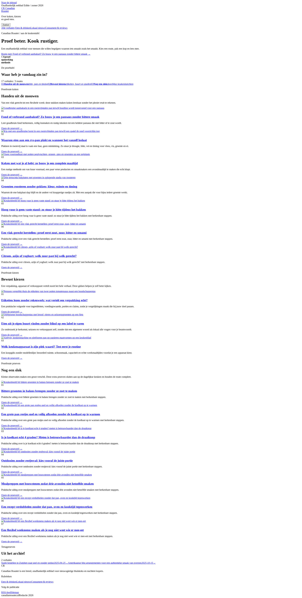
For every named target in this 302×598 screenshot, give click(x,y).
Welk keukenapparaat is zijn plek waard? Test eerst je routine (41, 346)
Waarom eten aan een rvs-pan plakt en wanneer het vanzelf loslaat (44, 140)
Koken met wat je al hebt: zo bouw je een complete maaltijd (39, 163)
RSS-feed (6, 592)
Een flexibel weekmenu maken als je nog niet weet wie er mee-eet (42, 530)
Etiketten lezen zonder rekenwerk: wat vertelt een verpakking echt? (44, 300)
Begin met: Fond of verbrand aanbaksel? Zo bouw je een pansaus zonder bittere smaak (45, 54)
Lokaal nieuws (38, 28)
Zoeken (6, 25)
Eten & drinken (23, 28)
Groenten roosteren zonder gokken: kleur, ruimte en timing (39, 186)
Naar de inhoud (9, 2)
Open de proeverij (11, 128)
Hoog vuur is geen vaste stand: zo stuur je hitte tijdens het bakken (43, 209)
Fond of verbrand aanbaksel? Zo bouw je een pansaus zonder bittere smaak (50, 116)
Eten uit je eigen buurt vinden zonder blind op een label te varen (42, 323)
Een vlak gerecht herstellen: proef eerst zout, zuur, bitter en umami (44, 232)
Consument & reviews (56, 28)
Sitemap (15, 592)
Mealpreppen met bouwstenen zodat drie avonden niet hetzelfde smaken (47, 483)
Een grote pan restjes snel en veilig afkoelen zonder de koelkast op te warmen (50, 414)
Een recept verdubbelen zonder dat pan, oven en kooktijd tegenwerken (46, 506)
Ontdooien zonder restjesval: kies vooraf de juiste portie (37, 460)
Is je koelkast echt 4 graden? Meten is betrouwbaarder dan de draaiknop (48, 437)
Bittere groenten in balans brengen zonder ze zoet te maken (39, 391)
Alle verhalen (8, 28)
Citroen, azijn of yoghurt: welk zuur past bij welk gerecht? (39, 256)
